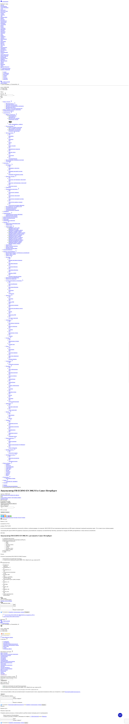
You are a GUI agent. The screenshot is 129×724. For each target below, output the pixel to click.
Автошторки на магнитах (6, 665)
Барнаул (2, 42)
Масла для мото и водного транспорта (9, 654)
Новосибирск (4, 39)
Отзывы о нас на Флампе (6, 601)
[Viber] (9, 516)
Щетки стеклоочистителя (6, 662)
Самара (2, 13)
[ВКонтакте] (3, 516)
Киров (2, 25)
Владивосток (4, 49)
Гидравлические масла (6, 655)
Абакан (2, 62)
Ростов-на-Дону (4, 11)
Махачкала (3, 29)
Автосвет (3, 666)
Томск (2, 65)
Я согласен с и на (21, 704)
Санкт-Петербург (4, 7)
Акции (2, 672)
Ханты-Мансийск (5, 54)
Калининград (4, 20)
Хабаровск (3, 48)
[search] (13, 95)
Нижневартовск (4, 52)
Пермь (2, 35)
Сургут (2, 53)
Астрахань (3, 28)
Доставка (15, 517)
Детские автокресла (5, 667)
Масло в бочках (4, 669)
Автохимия (3, 657)
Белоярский (3, 57)
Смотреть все (4, 674)
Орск (2, 34)
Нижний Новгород (5, 66)
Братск (2, 63)
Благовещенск (4, 47)
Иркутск (2, 43)
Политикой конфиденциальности (72, 691)
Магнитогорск (4, 60)
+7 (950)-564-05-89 (34, 716)
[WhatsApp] (11, 516)
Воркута (2, 51)
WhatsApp (44, 716)
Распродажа (3, 671)
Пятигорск (3, 31)
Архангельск (3, 22)
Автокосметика (4, 656)
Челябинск (3, 36)
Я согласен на (13, 612)
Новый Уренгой (4, 56)
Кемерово (3, 64)
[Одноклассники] (5, 516)
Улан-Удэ (3, 45)
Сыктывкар (3, 24)
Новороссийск (4, 17)
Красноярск (3, 41)
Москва (2, 5)
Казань (2, 26)
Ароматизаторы (4, 660)
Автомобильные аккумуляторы (8, 661)
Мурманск (3, 23)
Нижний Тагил (4, 58)
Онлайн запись (120, 715)
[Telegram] (7, 516)
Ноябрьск (3, 59)
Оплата (19, 517)
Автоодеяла (3, 663)
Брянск (2, 18)
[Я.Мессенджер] (1, 516)
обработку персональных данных (16, 612)
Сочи (2, 8)
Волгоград (3, 12)
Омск (2, 40)
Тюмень (2, 37)
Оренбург (3, 33)
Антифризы (3, 659)
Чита (2, 46)
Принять (2, 694)
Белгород (3, 19)
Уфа (1, 16)
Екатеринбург (4, 6)
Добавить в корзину (5, 512)
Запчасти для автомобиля (6, 668)
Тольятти (3, 14)
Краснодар (3, 10)
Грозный (3, 30)
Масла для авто (4, 653)
